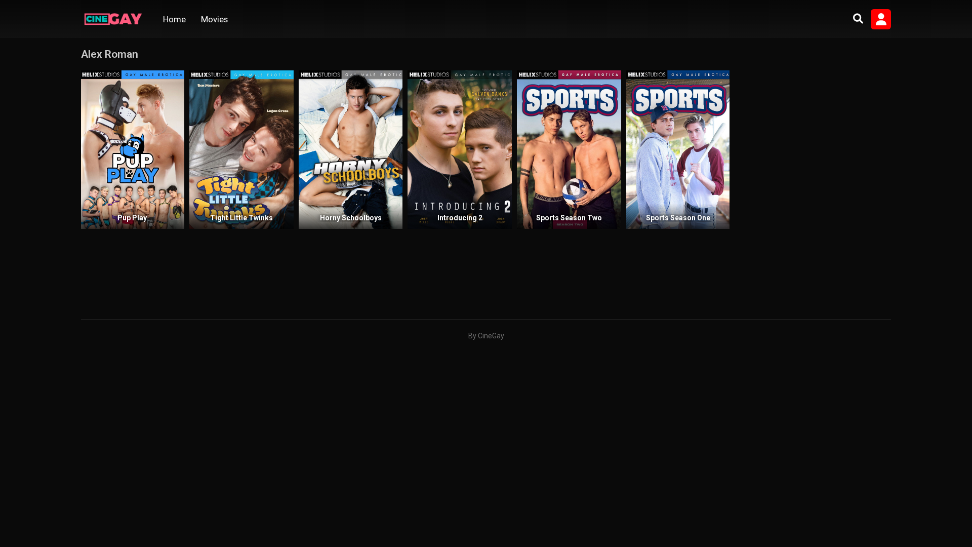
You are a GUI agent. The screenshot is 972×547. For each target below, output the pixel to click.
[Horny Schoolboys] (351, 149)
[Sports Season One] (678, 149)
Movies (214, 19)
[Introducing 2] (460, 149)
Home (174, 19)
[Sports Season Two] (569, 149)
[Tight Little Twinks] (241, 149)
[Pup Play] (132, 149)
